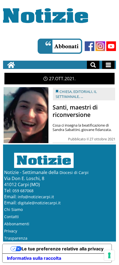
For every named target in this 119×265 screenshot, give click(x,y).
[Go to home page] (11, 65)
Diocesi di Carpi (74, 172)
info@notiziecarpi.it (36, 196)
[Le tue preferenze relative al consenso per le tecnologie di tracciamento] (109, 255)
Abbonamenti (16, 223)
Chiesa (66, 91)
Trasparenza (15, 238)
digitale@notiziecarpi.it (39, 202)
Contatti (11, 216)
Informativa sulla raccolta (34, 258)
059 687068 (22, 190)
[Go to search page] (93, 65)
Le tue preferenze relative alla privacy (63, 248)
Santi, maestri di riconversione (75, 111)
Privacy (10, 231)
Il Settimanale (76, 94)
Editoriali (82, 91)
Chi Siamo (13, 209)
